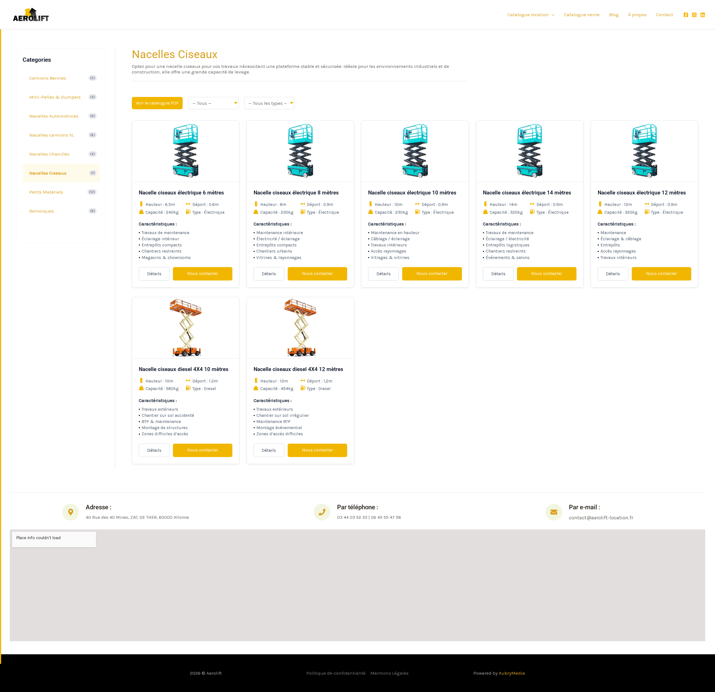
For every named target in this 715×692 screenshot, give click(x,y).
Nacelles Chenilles (49, 154)
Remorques (41, 211)
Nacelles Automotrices (53, 116)
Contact (664, 14)
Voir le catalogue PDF (157, 103)
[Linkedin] (702, 14)
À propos (637, 14)
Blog (614, 14)
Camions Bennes (47, 78)
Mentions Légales (389, 673)
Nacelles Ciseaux (47, 173)
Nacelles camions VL (51, 135)
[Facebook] (685, 14)
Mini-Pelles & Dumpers (55, 97)
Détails (154, 273)
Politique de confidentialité (336, 673)
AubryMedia (512, 673)
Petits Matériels (46, 192)
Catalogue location (528, 14)
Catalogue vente (582, 14)
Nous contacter (202, 273)
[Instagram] (694, 14)
